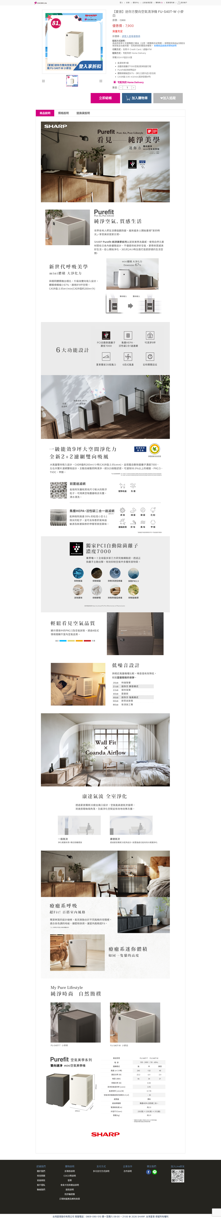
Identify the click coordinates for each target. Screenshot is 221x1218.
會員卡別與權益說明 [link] (69, 1185)
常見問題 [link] (41, 1175)
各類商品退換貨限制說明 (165, 45)
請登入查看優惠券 (131, 36)
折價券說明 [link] (70, 1171)
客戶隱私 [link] (41, 1185)
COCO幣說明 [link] (70, 1175)
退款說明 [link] (70, 1189)
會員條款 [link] (41, 1180)
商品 (45, 113)
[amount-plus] (134, 88)
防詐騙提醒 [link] (70, 1194)
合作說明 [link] (128, 1171)
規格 (63, 113)
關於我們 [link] (41, 1171)
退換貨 (83, 113)
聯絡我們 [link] (41, 1189)
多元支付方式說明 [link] (101, 1171)
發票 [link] (70, 1180)
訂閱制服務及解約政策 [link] (69, 1199)
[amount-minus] (121, 88)
